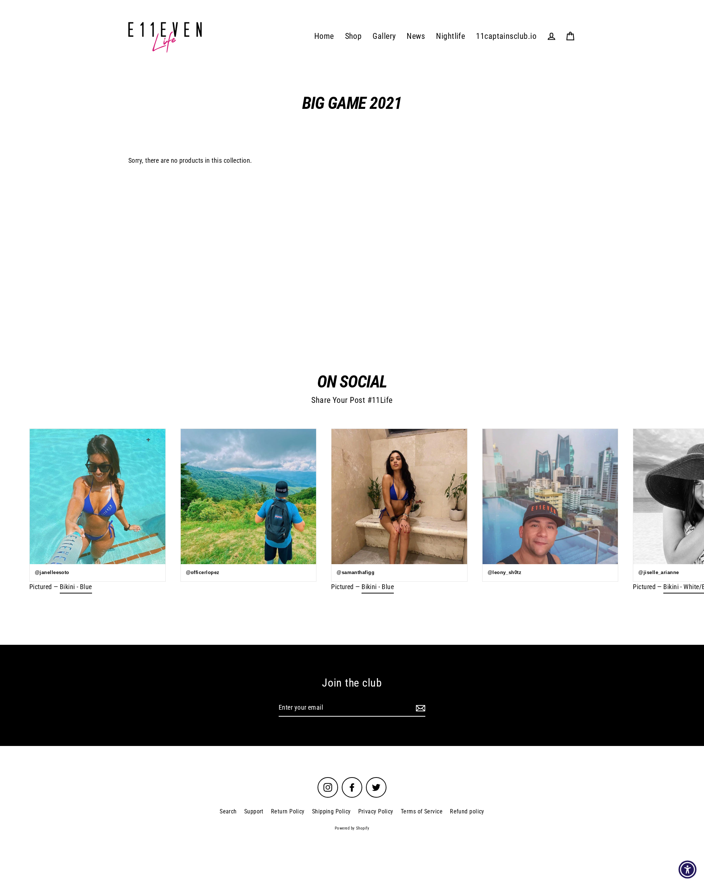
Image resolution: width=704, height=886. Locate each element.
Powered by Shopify (352, 828)
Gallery (384, 36)
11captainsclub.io (506, 36)
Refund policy (467, 811)
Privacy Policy (375, 811)
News (416, 36)
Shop (353, 36)
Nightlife (450, 36)
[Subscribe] (419, 708)
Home (324, 36)
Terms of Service (422, 811)
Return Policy (288, 811)
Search (228, 811)
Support (254, 811)
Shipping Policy (331, 811)
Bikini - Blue (76, 587)
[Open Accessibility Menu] (687, 869)
